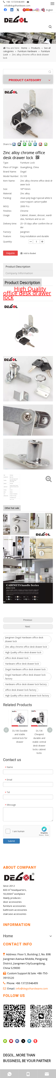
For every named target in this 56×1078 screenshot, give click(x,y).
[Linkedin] (29, 1041)
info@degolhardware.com (17, 5)
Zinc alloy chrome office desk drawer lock (26, 646)
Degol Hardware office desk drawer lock (25, 669)
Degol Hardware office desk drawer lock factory (25, 676)
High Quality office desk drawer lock (23, 652)
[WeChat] (5, 1041)
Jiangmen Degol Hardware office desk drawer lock (24, 639)
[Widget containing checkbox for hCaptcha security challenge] (26, 831)
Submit (11, 840)
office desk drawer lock (16, 658)
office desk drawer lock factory (20, 689)
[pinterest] (11, 1041)
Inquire (10, 253)
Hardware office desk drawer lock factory (26, 684)
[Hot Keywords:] (50, 27)
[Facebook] (17, 1041)
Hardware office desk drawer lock (22, 663)
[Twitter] (23, 1041)
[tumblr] (35, 1041)
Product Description (18, 266)
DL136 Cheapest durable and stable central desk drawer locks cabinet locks (37, 742)
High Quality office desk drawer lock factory (27, 695)
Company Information (19, 273)
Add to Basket (29, 253)
